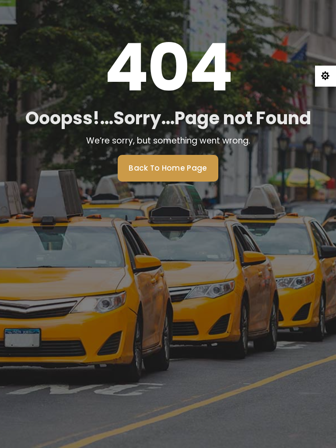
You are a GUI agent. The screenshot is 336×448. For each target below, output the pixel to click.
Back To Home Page (168, 168)
